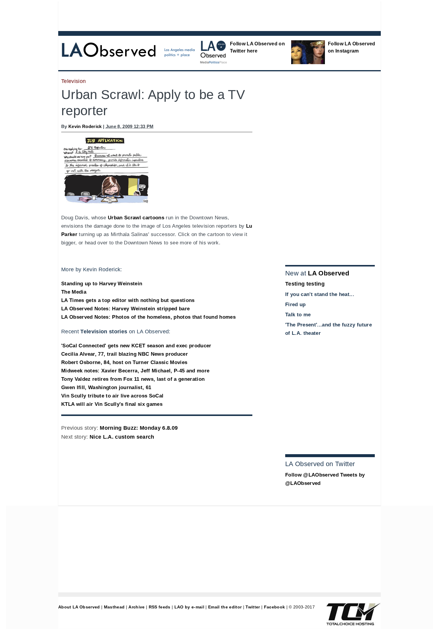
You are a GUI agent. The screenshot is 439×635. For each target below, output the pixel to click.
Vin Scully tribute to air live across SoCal (112, 396)
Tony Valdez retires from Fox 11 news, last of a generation (133, 379)
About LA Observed (79, 607)
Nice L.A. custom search (122, 437)
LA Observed (328, 273)
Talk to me (298, 315)
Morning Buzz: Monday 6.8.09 (139, 428)
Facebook (274, 607)
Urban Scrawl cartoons (136, 218)
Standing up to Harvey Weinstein (101, 283)
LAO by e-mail (189, 607)
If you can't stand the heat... (319, 294)
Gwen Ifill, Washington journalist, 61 (106, 387)
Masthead (114, 607)
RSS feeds (160, 607)
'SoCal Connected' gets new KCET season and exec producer (136, 346)
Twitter (252, 607)
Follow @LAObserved (312, 475)
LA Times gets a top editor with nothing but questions (128, 300)
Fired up (295, 304)
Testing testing (305, 284)
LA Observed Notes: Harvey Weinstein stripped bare (125, 309)
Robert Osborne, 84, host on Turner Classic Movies (124, 362)
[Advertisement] (203, 14)
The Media (73, 292)
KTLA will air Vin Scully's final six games (111, 404)
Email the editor (225, 607)
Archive (136, 607)
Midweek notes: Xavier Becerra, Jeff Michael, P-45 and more (135, 371)
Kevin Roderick (85, 126)
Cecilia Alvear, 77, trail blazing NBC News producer (124, 354)
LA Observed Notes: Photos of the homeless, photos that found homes (148, 317)
